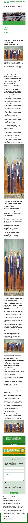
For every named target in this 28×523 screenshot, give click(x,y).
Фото (5, 29)
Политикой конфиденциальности (11, 489)
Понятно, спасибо (8, 518)
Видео (6, 32)
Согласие (11, 486)
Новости (9, 36)
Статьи (6, 27)
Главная (5, 36)
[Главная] (14, 2)
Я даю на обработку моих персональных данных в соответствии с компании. (13, 488)
